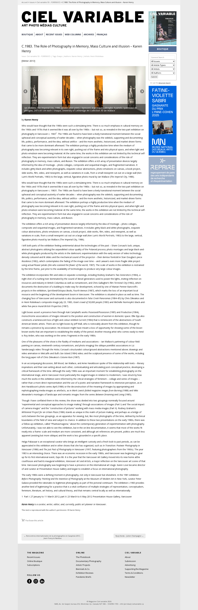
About (39, 34)
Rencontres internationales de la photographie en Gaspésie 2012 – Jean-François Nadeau (52, 537)
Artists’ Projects (83, 565)
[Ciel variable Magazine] (83, 27)
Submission (130, 561)
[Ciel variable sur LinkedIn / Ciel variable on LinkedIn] (42, 582)
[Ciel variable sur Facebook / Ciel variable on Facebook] (29, 582)
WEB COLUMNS (73, 34)
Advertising (130, 565)
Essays (59, 56)
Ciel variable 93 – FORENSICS (48, 2)
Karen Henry (77, 56)
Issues (32, 2)
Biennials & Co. (83, 569)
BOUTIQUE (27, 34)
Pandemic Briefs (83, 577)
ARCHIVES (89, 34)
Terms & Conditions (134, 572)
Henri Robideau (96, 56)
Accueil (25, 2)
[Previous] (53, 90)
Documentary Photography (88, 561)
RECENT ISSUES (54, 34)
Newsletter (130, 577)
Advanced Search (165, 83)
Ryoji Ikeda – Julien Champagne (130, 536)
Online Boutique (34, 561)
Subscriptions (33, 565)
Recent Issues (33, 557)
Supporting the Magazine (136, 569)
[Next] (115, 90)
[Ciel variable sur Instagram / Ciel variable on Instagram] (35, 582)
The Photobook (83, 557)
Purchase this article (34, 520)
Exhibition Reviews (84, 572)
